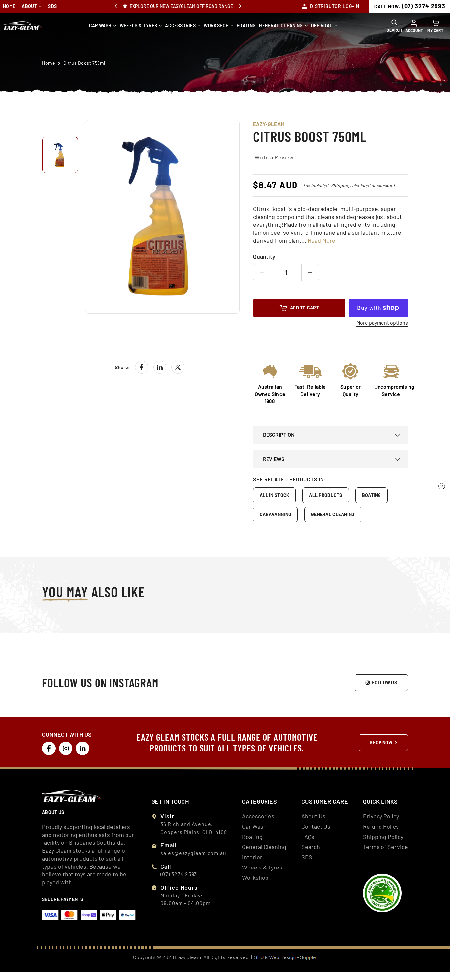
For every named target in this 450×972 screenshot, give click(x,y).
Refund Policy (381, 826)
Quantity (264, 256)
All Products (325, 495)
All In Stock (274, 495)
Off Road (322, 25)
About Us (313, 816)
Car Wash (100, 25)
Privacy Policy (381, 816)
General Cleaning (281, 25)
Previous (115, 6)
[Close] (441, 486)
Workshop (216, 25)
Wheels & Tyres (138, 25)
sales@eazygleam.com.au (193, 853)
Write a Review (274, 157)
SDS (52, 6)
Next (240, 6)
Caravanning (275, 514)
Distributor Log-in (334, 6)
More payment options (382, 322)
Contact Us (315, 826)
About (29, 6)
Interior (252, 857)
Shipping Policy (383, 836)
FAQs (307, 836)
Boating (246, 25)
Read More (321, 240)
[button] (395, 25)
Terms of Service (385, 846)
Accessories (180, 25)
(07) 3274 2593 (409, 6)
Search (310, 846)
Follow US (384, 682)
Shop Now (381, 742)
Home (9, 6)
